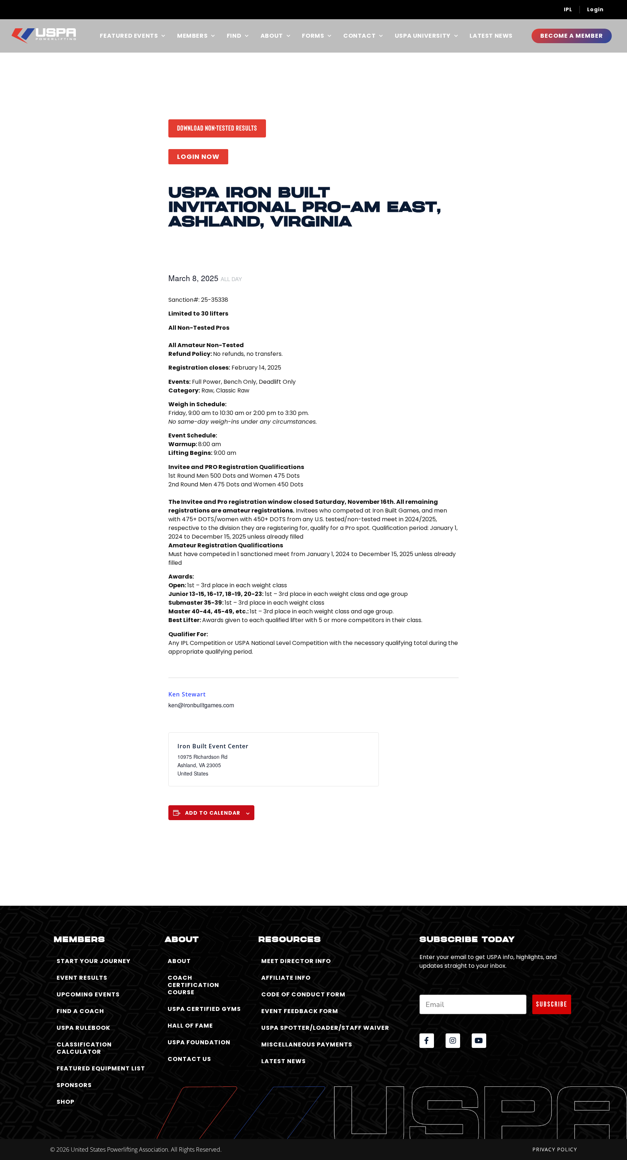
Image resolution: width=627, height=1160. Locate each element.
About (272, 36)
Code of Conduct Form (303, 994)
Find (234, 36)
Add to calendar (212, 812)
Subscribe (551, 1004)
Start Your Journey (94, 961)
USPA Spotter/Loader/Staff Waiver (325, 1028)
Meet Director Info (296, 961)
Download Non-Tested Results (217, 127)
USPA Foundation (199, 1042)
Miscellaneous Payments (306, 1044)
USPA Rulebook (83, 1028)
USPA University (423, 36)
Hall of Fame (190, 1025)
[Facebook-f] (426, 1040)
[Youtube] (479, 1040)
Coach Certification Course (193, 985)
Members (192, 36)
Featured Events (129, 36)
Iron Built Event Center (213, 746)
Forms (313, 36)
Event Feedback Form (299, 1011)
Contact (359, 36)
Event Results (82, 978)
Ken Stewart (187, 694)
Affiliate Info (286, 978)
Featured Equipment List (101, 1068)
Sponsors (74, 1085)
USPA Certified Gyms (204, 1009)
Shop (65, 1102)
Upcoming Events (88, 994)
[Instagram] (453, 1040)
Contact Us (189, 1059)
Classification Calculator (84, 1048)
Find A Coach (80, 1011)
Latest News (491, 36)
